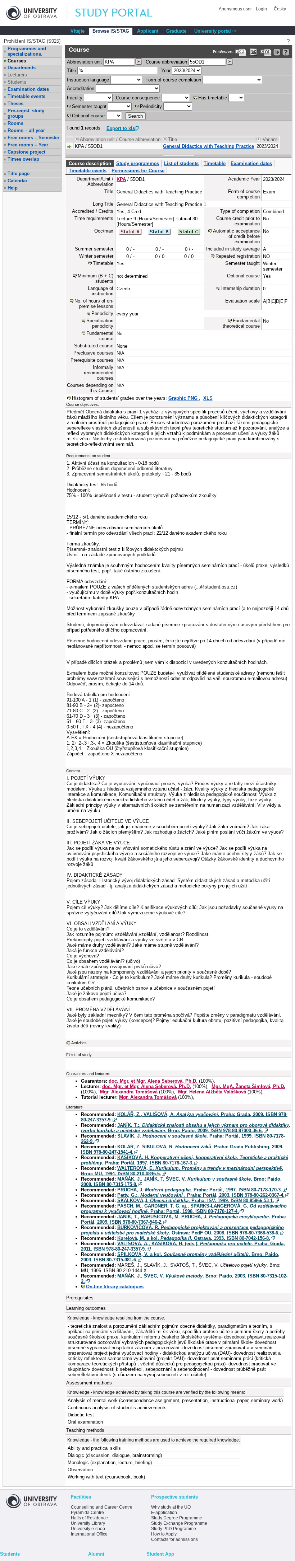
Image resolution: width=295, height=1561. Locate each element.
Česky (280, 8)
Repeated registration (237, 256)
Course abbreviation (166, 62)
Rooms (15, 123)
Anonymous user (236, 8)
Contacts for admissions (174, 1539)
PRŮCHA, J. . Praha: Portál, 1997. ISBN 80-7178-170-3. (199, 1189)
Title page (19, 173)
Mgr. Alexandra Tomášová (129, 1091)
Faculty (74, 97)
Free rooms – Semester (33, 137)
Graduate (176, 31)
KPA (121, 179)
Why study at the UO (171, 1507)
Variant (270, 139)
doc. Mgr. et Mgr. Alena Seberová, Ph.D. (153, 1081)
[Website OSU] (36, 13)
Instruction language (88, 80)
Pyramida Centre (87, 1512)
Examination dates (28, 89)
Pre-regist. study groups (26, 113)
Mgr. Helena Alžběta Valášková (212, 1091)
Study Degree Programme (176, 1517)
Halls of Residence (89, 1517)
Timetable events (26, 96)
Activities (79, 1043)
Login (261, 8)
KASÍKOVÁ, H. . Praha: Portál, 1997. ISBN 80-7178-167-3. (184, 1160)
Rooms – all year (26, 130)
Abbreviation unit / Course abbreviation (120, 139)
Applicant (147, 31)
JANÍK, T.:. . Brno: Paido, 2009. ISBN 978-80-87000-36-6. (185, 1127)
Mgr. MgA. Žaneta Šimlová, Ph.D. (248, 1086)
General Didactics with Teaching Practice (208, 146)
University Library (88, 1523)
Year (166, 70)
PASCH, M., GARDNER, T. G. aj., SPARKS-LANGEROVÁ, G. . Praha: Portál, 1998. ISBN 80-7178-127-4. (184, 1208)
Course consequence (138, 97)
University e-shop (88, 1528)
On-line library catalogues (115, 1286)
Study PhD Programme (173, 1528)
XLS (208, 398)
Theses (15, 103)
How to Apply (164, 1534)
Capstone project (26, 152)
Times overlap (23, 159)
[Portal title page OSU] (120, 13)
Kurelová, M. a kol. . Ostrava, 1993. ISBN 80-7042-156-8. (193, 1238)
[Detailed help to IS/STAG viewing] (286, 52)
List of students (181, 163)
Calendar (17, 180)
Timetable (215, 163)
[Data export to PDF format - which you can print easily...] (240, 52)
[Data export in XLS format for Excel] (253, 52)
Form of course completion (173, 80)
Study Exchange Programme (179, 1523)
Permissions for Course (138, 170)
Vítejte (78, 31)
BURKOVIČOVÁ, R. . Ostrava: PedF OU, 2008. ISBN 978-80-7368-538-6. (182, 1230)
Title (71, 70)
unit (84, 62)
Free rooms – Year (28, 144)
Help (13, 188)
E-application (164, 1512)
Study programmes (137, 163)
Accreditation (80, 88)
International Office (89, 1534)
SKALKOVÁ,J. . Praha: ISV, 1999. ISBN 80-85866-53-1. (195, 1200)
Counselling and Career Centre (101, 1507)
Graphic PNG (183, 398)
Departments (22, 67)
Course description (90, 163)
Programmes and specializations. (27, 51)
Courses (17, 61)
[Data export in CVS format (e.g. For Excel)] (266, 52)
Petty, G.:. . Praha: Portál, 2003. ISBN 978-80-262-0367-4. (201, 1195)
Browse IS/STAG (110, 31)
